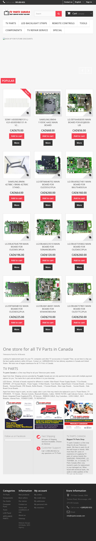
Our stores (23, 501)
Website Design (24, 523)
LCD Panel (7, 513)
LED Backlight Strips (34, 23)
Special (57, 30)
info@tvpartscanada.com (76, 516)
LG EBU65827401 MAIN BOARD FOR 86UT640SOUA (79, 184)
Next (88, 70)
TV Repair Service (37, 30)
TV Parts (11, 23)
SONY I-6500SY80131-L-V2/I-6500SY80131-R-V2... (16, 122)
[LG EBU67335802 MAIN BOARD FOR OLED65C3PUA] (79, 227)
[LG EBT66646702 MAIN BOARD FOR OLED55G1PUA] (48, 164)
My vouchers (39, 508)
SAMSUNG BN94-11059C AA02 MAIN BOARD (48, 122)
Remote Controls (63, 23)
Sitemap (22, 519)
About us (22, 515)
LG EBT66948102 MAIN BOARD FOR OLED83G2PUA (16, 309)
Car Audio (7, 501)
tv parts (44, 392)
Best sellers (23, 498)
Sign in (89, 2)
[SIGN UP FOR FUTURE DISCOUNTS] (48, 56)
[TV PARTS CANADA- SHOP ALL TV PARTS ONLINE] (16, 12)
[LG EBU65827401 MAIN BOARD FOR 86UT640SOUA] (79, 164)
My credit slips (40, 498)
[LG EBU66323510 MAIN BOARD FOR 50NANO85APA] (48, 227)
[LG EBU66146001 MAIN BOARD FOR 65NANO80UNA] (48, 289)
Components (14, 30)
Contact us (68, 2)
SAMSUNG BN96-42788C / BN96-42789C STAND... (16, 184)
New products (24, 495)
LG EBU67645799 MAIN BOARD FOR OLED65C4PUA (16, 246)
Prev (82, 70)
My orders (38, 495)
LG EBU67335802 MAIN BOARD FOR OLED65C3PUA (79, 246)
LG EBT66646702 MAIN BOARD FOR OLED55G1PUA (48, 184)
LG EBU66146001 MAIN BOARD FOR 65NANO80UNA (48, 309)
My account (40, 490)
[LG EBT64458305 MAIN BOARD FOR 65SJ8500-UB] (79, 102)
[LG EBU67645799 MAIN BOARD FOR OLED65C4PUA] (16, 227)
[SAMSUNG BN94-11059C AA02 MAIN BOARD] (48, 102)
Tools (83, 23)
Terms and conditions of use (24, 510)
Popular (8, 81)
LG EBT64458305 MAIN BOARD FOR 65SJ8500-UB (79, 122)
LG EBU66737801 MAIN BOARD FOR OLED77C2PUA (79, 309)
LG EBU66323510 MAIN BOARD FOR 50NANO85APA (48, 246)
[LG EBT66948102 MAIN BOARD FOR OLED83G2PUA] (16, 289)
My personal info (40, 504)
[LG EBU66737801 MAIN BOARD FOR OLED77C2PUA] (79, 289)
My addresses (39, 501)
